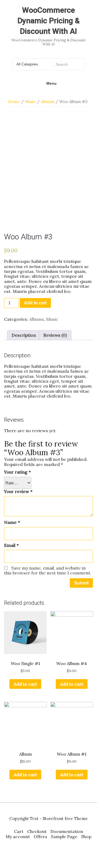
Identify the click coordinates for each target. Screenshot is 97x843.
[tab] (23, 335)
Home (14, 101)
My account (18, 836)
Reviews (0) (55, 335)
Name (12, 522)
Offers (40, 836)
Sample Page (64, 836)
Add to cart (35, 302)
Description (24, 335)
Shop (86, 836)
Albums (47, 101)
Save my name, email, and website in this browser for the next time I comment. (47, 570)
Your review (18, 491)
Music (30, 101)
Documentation (66, 831)
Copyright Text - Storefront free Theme (48, 818)
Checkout (37, 831)
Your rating (17, 472)
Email (11, 545)
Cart (18, 831)
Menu (51, 83)
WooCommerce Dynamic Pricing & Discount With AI (48, 21)
